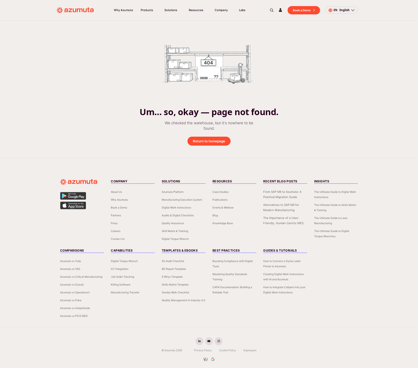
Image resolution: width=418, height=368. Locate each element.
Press (114, 223)
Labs (242, 10)
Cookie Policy (227, 350)
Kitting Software (120, 284)
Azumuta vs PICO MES (74, 316)
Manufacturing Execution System (182, 199)
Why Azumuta (123, 10)
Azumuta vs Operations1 (75, 292)
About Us (116, 191)
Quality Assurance (173, 223)
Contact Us (118, 238)
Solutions (170, 10)
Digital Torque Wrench (175, 238)
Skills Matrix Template (175, 284)
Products (147, 10)
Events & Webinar (223, 207)
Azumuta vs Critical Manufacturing (81, 276)
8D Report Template (174, 269)
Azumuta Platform (173, 191)
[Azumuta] (75, 10)
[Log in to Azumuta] (280, 10)
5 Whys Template (172, 276)
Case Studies (220, 191)
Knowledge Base (222, 223)
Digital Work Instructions (176, 207)
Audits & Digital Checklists (178, 215)
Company (221, 10)
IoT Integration (119, 269)
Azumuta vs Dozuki (72, 284)
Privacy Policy (203, 350)
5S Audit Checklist (173, 261)
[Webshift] (205, 359)
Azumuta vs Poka (70, 300)
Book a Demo (302, 10)
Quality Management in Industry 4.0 (183, 300)
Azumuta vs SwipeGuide (75, 308)
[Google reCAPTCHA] (213, 359)
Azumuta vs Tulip (70, 261)
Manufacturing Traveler (125, 292)
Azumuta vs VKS (70, 269)
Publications (220, 199)
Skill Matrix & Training (175, 231)
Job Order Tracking (122, 276)
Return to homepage (209, 141)
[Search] (271, 10)
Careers (115, 231)
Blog (215, 215)
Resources (196, 10)
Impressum (249, 350)
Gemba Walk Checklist (175, 292)
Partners (116, 215)
